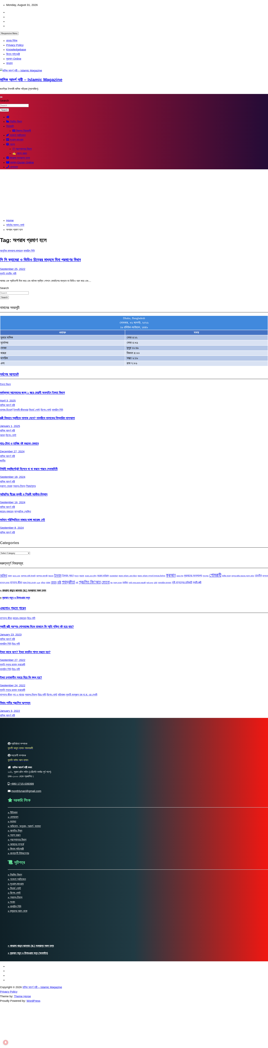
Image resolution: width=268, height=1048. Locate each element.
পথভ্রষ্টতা (68, 582)
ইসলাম (57, 575)
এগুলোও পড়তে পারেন (13, 608)
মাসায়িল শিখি (29, 250)
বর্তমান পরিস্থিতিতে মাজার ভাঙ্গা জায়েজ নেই (22, 519)
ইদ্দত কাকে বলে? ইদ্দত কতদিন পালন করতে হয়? (25, 652)
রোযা (155, 582)
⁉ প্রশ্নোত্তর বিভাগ (22, 148)
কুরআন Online (13, 58)
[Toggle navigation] (1, 97)
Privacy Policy (15, 45)
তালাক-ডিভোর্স (6, 409)
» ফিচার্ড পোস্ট (14, 888)
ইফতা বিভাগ (5, 384)
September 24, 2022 (12, 685)
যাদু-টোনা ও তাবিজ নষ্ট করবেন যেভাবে (19, 443)
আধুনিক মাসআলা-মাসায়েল (11, 250)
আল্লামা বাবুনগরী (41, 576)
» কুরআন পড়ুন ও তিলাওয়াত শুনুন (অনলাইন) (28, 953)
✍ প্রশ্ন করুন (19, 153)
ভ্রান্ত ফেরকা (6, 486)
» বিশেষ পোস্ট (14, 892)
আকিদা (3, 575)
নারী (59, 582)
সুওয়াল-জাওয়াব (16, 139)
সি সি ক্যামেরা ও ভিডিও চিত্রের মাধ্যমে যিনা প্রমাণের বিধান (40, 259)
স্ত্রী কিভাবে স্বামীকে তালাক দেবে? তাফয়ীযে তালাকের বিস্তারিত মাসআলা (37, 418)
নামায (53, 582)
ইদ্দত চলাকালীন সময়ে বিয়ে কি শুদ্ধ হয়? (21, 677)
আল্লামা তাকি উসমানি (28, 576)
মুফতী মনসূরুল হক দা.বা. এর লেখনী (81, 694)
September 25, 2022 (12, 269)
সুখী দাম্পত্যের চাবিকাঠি (182, 582)
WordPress (33, 1000)
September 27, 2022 (12, 660)
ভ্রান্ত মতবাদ (117, 583)
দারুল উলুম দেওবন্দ (29, 582)
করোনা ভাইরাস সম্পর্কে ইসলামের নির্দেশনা (151, 576)
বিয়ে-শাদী (31, 618)
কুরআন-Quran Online (21, 162)
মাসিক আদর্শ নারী (7, 405)
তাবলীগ (258, 575)
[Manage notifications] (5, 1042)
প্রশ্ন (12, 144)
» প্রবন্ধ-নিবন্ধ (15, 897)
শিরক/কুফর (31, 486)
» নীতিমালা (12, 812)
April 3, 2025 (8, 400)
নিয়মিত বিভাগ (15, 121)
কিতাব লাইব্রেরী (13, 54)
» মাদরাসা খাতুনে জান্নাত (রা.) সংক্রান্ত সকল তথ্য (23, 590)
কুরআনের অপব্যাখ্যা (193, 575)
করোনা (81, 575)
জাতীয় (2, 460)
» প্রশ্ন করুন (14, 835)
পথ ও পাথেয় (18, 694)
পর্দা (77, 582)
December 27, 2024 (12, 451)
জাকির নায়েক (226, 576)
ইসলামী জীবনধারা (20, 409)
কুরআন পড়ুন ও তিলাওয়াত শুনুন (16, 597)
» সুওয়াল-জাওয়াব (16, 883)
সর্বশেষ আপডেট (9, 374)
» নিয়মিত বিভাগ (15, 874)
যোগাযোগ (13, 167)
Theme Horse (22, 996)
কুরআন (171, 574)
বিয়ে (111, 583)
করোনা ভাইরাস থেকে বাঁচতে (128, 576)
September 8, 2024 (12, 527)
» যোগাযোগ (13, 817)
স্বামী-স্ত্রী (197, 582)
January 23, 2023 (11, 634)
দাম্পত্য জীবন (16, 582)
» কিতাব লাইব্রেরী (16, 848)
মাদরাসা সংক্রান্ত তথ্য (19, 157)
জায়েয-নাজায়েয (6, 511)
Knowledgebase (16, 49)
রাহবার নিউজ (11, 40)
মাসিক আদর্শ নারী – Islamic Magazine (31, 79)
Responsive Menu (9, 33)
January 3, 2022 (10, 710)
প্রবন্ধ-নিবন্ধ (19, 486)
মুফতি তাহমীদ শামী (8, 273)
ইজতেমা (50, 576)
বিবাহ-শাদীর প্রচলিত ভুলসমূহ (15, 703)
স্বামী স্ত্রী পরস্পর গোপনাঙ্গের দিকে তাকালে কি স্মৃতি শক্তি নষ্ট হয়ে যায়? (37, 626)
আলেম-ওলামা (16, 576)
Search (4, 100)
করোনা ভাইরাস (103, 575)
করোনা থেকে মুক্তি (90, 576)
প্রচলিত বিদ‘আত (90, 582)
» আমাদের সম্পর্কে (16, 844)
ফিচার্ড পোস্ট (34, 409)
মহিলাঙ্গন (61, 694)
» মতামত (12, 821)
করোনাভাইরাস (114, 576)
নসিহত (43, 582)
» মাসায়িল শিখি (14, 906)
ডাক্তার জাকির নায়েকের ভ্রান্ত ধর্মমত (242, 576)
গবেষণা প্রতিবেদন (17, 135)
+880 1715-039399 (22, 783)
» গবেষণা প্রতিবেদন (17, 879)
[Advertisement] (134, 194)
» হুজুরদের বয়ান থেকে (17, 910)
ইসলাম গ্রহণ (68, 575)
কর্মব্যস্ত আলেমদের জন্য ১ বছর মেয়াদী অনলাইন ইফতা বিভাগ (32, 392)
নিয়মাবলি (10, 126)
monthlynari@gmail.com (26, 791)
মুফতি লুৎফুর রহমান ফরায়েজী (137, 583)
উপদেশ (76, 576)
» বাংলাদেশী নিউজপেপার (18, 853)
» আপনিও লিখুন (15, 830)
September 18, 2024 (12, 476)
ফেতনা (106, 582)
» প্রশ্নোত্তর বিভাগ (17, 839)
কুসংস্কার (205, 576)
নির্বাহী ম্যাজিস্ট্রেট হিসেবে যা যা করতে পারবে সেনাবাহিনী (29, 469)
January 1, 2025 (10, 426)
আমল (2, 435)
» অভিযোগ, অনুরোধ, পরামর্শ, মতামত (24, 826)
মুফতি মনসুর (149, 583)
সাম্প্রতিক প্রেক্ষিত (22, 511)
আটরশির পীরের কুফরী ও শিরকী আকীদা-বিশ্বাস (23, 494)
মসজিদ (125, 582)
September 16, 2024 (12, 502)
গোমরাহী (215, 574)
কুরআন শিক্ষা (179, 576)
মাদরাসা (9, 63)
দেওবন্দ (38, 583)
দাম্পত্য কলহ (4, 582)
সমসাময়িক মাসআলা (164, 582)
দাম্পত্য (265, 575)
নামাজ (48, 582)
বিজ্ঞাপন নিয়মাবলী (23, 130)
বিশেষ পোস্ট (46, 409)
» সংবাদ (11, 901)
